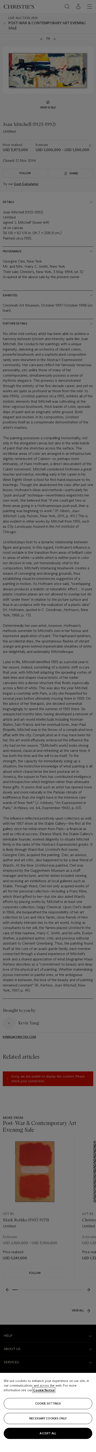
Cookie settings (48, 1403)
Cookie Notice (44, 1390)
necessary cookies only (48, 1418)
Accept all (48, 1433)
